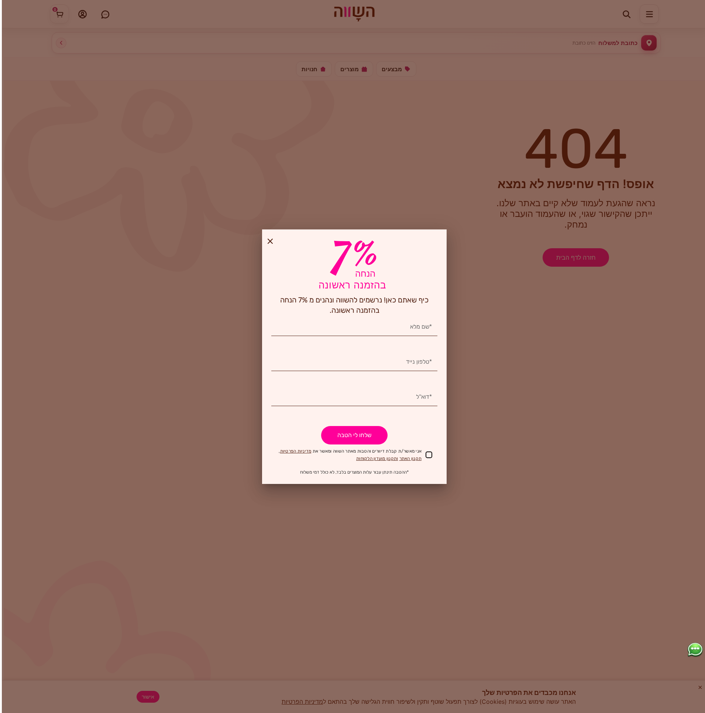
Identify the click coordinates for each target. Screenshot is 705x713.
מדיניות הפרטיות (296, 451)
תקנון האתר (410, 458)
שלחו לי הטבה (354, 435)
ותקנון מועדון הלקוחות (377, 458)
